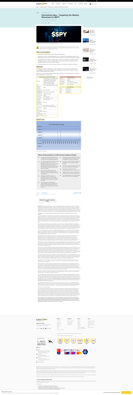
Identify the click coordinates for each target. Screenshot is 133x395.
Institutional (70, 3)
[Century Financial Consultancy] (41, 3)
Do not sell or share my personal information (111, 392)
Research (79, 324)
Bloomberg (44, 192)
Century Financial (46, 19)
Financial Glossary (91, 327)
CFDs (58, 327)
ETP (57, 328)
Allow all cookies (126, 392)
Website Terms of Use (65, 335)
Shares (58, 322)
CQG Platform (69, 323)
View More (90, 77)
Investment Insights (53, 19)
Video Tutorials (90, 323)
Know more (85, 0)
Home (37, 7)
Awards (79, 322)
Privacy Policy (74, 333)
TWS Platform (69, 324)
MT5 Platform (69, 322)
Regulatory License (60, 333)
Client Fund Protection (81, 328)
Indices (58, 324)
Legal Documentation (67, 333)
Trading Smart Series (91, 324)
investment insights (43, 7)
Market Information (60, 329)
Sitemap (71, 335)
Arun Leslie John (77, 192)
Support (85, 3)
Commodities (59, 323)
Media (79, 323)
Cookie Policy (79, 333)
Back (38, 12)
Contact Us (81, 3)
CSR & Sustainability (81, 327)
